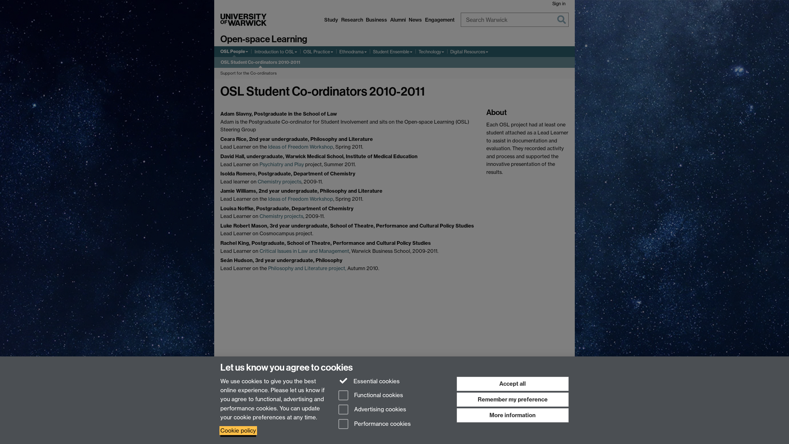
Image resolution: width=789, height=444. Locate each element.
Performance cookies (382, 424)
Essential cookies (376, 381)
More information (512, 415)
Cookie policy (238, 430)
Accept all (512, 383)
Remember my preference (513, 399)
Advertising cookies (379, 409)
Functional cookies (378, 395)
